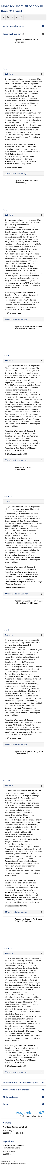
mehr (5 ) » (7, 630)
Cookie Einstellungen (9, 1161)
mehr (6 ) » (7, 355)
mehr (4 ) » (7, 69)
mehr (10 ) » (8, 781)
